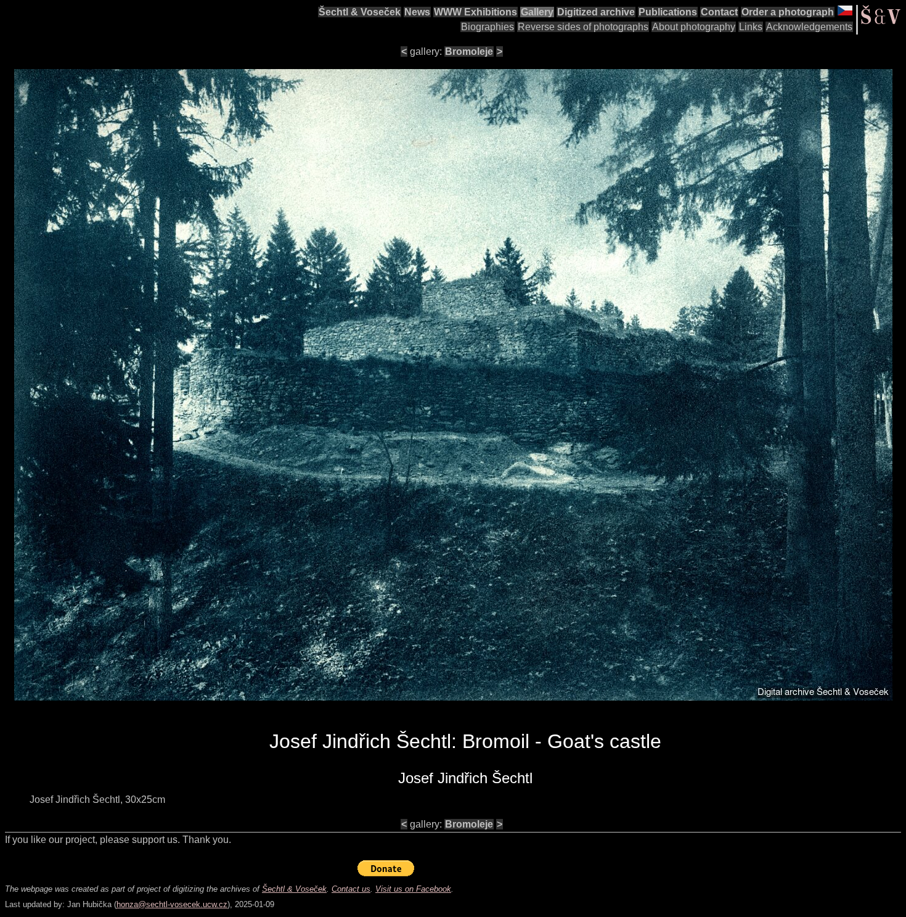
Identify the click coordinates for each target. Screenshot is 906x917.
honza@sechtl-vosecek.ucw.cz (171, 904)
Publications (668, 12)
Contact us (351, 889)
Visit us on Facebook (413, 889)
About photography (693, 27)
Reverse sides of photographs (583, 27)
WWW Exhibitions (475, 12)
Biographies (487, 27)
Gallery (537, 12)
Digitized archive (596, 12)
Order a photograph (787, 12)
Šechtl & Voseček (360, 12)
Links (750, 27)
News (417, 12)
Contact (719, 12)
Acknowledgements (809, 27)
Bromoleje (469, 51)
